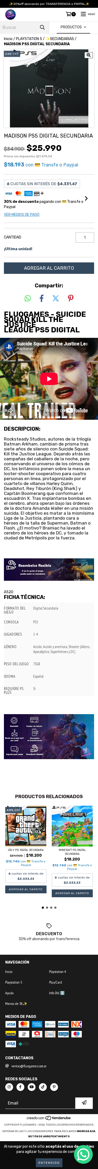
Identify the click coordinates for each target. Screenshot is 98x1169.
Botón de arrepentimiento (49, 1136)
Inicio (8, 39)
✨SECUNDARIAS (59, 39)
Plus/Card (55, 982)
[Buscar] (42, 27)
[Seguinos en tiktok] (43, 1087)
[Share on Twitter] (56, 298)
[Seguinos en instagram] (9, 1087)
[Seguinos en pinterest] (54, 1087)
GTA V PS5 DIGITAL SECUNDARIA (26, 850)
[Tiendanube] (49, 1119)
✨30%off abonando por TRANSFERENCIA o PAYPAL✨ (49, 4)
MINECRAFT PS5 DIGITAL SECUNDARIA (72, 852)
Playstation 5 (13, 982)
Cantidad (12, 237)
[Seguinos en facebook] (20, 1087)
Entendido (49, 1163)
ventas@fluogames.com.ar (29, 1066)
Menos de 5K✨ (16, 1003)
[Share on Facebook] (41, 298)
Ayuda (9, 993)
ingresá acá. (86, 1131)
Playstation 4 (57, 971)
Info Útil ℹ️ (57, 993)
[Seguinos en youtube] (32, 1087)
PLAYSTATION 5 (29, 39)
